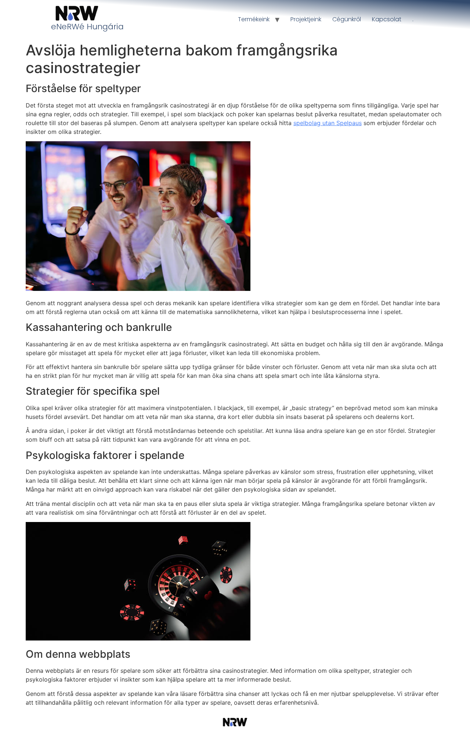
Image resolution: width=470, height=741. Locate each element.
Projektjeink (305, 19)
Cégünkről (346, 19)
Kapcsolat (386, 19)
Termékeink (254, 19)
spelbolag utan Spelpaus (327, 123)
